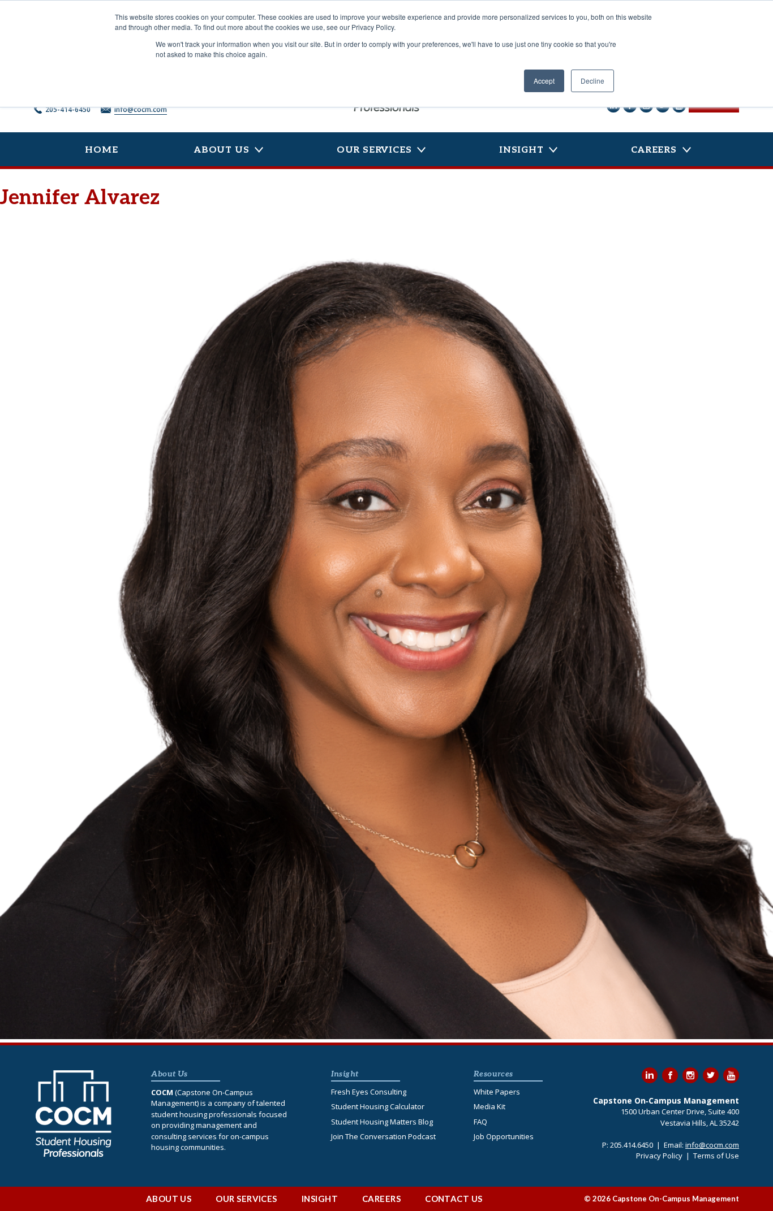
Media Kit (489, 1106)
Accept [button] (544, 80)
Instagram (690, 1075)
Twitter (711, 1075)
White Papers (497, 1092)
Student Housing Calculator (377, 1106)
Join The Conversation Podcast (383, 1136)
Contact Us (454, 1198)
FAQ (480, 1122)
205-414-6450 (68, 109)
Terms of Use (716, 1156)
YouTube (731, 1075)
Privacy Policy (659, 1156)
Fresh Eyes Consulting (368, 1092)
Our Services (374, 150)
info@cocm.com (140, 109)
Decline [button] (592, 80)
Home (101, 150)
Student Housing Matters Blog (382, 1122)
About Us (221, 150)
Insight (521, 150)
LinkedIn (650, 1075)
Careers (654, 150)
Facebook (670, 1075)
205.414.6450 (631, 1145)
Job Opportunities (504, 1136)
